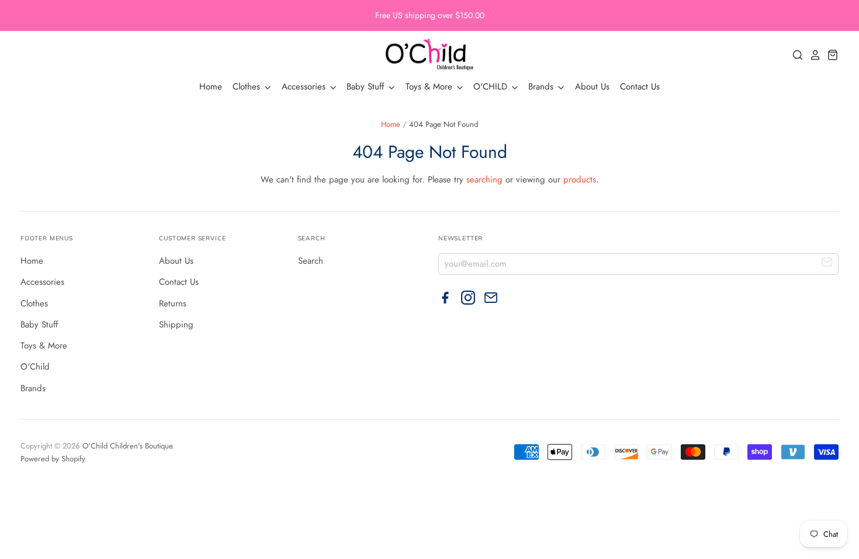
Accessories (305, 86)
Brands (542, 86)
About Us (592, 86)
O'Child (35, 366)
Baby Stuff (367, 86)
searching (484, 179)
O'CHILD (491, 86)
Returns (172, 303)
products (579, 179)
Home (210, 86)
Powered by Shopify (52, 458)
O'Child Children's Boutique (127, 445)
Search (310, 260)
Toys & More (430, 86)
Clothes (248, 86)
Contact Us (640, 86)
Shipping (176, 324)
